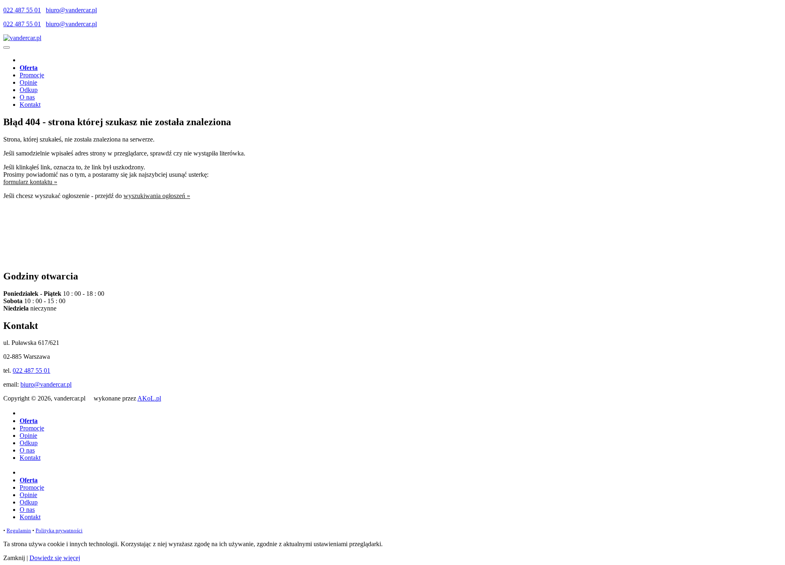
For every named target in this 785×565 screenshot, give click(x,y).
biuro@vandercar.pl (71, 10)
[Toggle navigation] (6, 47)
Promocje (32, 75)
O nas (27, 97)
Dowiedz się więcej (54, 557)
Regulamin (19, 530)
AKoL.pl (149, 398)
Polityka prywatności (59, 530)
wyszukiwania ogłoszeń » (156, 195)
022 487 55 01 (22, 10)
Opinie (28, 82)
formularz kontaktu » (30, 181)
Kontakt (30, 104)
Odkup (29, 89)
